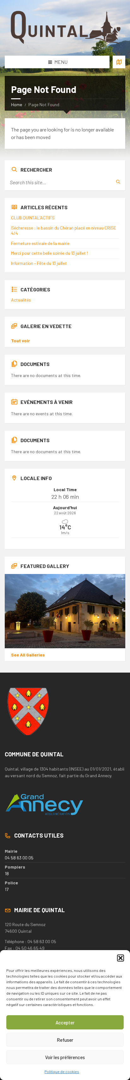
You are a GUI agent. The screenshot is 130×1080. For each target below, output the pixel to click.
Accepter (65, 1022)
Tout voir (20, 340)
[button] (120, 958)
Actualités (21, 299)
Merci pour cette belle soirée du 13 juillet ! (49, 253)
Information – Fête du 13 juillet (39, 263)
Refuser (65, 1040)
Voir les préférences (65, 1057)
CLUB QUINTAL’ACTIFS (33, 217)
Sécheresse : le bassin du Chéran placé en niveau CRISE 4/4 (63, 230)
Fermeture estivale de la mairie (40, 243)
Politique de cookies (61, 1071)
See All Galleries (28, 654)
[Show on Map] (119, 62)
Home (16, 104)
